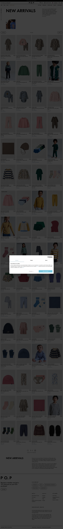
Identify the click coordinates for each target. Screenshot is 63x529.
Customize (31, 271)
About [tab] (46, 260)
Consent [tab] (16, 260)
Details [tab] (31, 260)
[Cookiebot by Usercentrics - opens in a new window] (48, 257)
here (37, 266)
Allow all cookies (45, 271)
